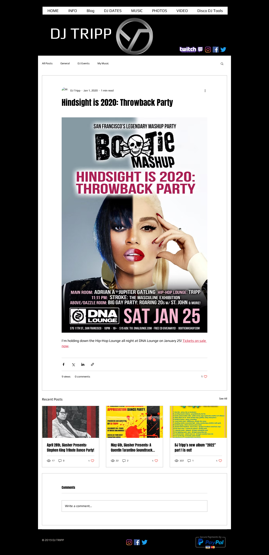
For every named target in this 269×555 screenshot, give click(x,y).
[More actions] (205, 90)
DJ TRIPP (81, 33)
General (65, 63)
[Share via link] (92, 364)
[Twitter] (223, 49)
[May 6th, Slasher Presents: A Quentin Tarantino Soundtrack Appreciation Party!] (134, 422)
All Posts (47, 63)
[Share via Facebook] (63, 364)
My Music (103, 63)
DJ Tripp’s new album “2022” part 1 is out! (195, 448)
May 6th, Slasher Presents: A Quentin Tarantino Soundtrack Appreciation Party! (131, 448)
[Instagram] (208, 49)
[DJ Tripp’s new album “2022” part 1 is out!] (198, 422)
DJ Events (84, 63)
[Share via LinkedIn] (83, 364)
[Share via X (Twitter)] (73, 364)
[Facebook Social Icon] (216, 49)
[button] (222, 63)
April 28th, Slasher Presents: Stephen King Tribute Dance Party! (70, 448)
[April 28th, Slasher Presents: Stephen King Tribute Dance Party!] (70, 422)
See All (223, 398)
